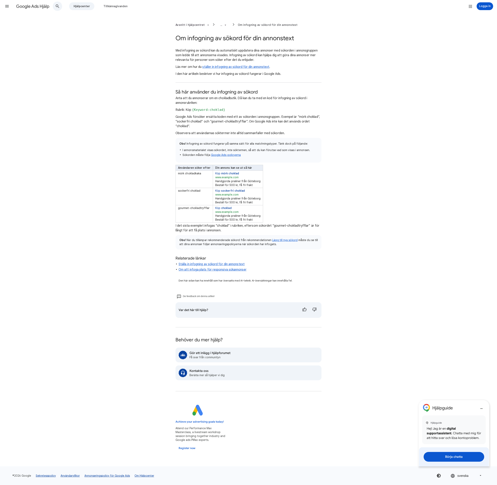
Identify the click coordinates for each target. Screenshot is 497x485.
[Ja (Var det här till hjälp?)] (304, 310)
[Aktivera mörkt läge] (438, 475)
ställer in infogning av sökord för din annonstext (235, 67)
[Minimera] (481, 407)
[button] (7, 6)
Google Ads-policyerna (226, 155)
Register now (187, 448)
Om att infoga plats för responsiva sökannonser (213, 270)
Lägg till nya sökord (285, 240)
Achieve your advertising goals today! (200, 421)
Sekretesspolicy (46, 475)
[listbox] (466, 476)
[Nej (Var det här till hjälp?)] (314, 310)
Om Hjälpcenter (144, 475)
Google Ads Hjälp (32, 6)
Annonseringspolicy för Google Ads (107, 475)
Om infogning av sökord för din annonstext (267, 25)
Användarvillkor (70, 475)
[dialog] (454, 433)
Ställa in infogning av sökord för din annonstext (212, 264)
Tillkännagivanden (115, 6)
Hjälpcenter (82, 6)
